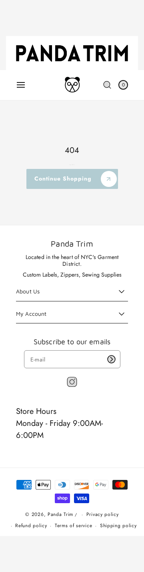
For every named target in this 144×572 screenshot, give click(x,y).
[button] (21, 85)
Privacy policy (102, 514)
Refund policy (31, 525)
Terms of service (73, 525)
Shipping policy (118, 525)
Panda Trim (60, 514)
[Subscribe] (111, 359)
